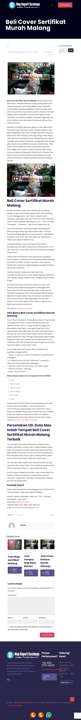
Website (42, 618)
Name (11, 618)
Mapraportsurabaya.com (28, 703)
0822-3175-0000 (21, 505)
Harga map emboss (24, 308)
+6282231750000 (22, 502)
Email (26, 618)
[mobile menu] (52, 5)
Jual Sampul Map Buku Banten (30, 561)
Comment (12, 595)
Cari (70, 50)
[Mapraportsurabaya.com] (24, 5)
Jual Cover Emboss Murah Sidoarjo (47, 561)
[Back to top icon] (72, 699)
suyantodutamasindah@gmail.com (25, 507)
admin (22, 52)
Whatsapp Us (65, 5)
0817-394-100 (34, 505)
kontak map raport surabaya (25, 420)
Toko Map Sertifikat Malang (14, 560)
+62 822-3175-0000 (48, 664)
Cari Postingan (65, 46)
